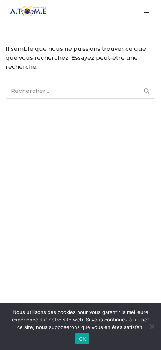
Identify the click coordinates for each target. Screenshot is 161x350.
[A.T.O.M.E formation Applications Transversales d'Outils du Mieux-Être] (28, 11)
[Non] (151, 326)
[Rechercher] (147, 91)
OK (82, 339)
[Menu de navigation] (146, 11)
